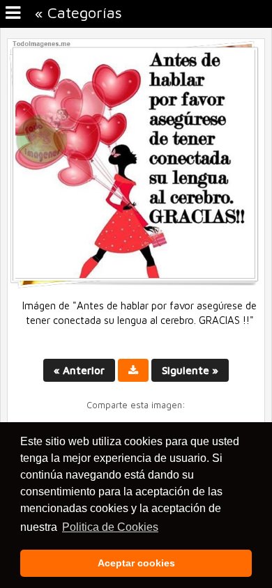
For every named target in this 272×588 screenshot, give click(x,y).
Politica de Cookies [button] (110, 527)
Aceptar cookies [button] (136, 562)
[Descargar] (133, 370)
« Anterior (79, 370)
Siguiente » (190, 370)
